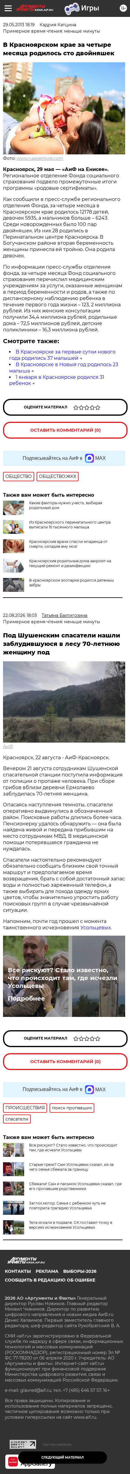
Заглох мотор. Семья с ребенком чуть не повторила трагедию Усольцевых (67, 1205)
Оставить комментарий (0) (65, 430)
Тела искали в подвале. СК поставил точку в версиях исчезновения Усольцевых (70, 1225)
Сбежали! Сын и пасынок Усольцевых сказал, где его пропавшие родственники (75, 1186)
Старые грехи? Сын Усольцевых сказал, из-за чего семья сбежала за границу (71, 1167)
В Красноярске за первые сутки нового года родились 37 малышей (62, 355)
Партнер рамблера (57, 1444)
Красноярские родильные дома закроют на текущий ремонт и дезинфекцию (70, 563)
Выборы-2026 (79, 1271)
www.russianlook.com (40, 158)
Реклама (47, 1271)
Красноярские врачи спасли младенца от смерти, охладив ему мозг (68, 544)
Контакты (18, 1271)
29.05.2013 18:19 (19, 24)
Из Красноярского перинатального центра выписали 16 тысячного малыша (70, 524)
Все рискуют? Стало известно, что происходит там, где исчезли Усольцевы (62, 977)
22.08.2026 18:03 (20, 615)
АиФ (8, 746)
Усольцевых (95, 928)
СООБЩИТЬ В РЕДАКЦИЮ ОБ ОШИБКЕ (50, 1280)
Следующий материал (62, 1457)
